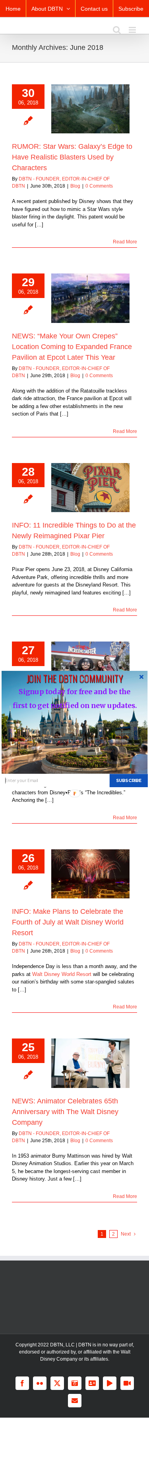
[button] (74, 678)
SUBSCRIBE (128, 780)
